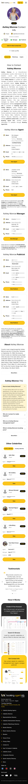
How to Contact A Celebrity (10, 748)
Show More (14, 372)
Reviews (5, 734)
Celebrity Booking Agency (9, 710)
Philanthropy (15, 57)
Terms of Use (6, 738)
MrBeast (6, 704)
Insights (21, 57)
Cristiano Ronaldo (13, 704)
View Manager (14, 238)
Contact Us (6, 744)
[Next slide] (26, 582)
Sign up (20, 2)
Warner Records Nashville (7, 334)
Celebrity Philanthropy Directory (11, 724)
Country (14, 23)
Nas (2, 704)
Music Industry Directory (9, 731)
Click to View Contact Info (14, 45)
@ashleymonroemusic (18, 33)
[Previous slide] (2, 582)
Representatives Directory (9, 717)
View (14, 466)
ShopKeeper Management (8, 247)
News (4, 762)
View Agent (14, 161)
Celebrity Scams (7, 751)
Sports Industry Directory (9, 758)
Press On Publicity (5, 336)
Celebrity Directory (8, 713)
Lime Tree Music (5, 333)
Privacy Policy (6, 741)
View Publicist (14, 289)
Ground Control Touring (13, 205)
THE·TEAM (14, 137)
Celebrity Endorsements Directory (11, 720)
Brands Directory (7, 727)
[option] (14, 581)
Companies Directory (8, 755)
